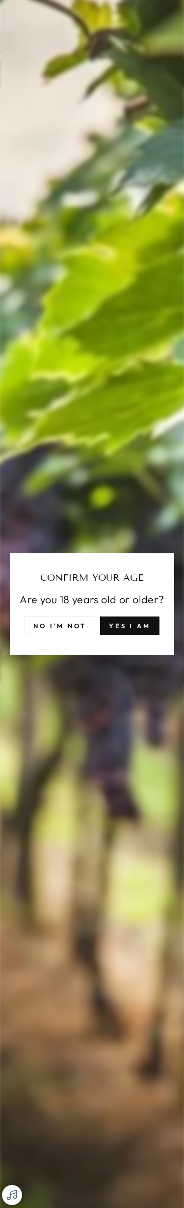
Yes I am (130, 626)
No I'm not (59, 626)
